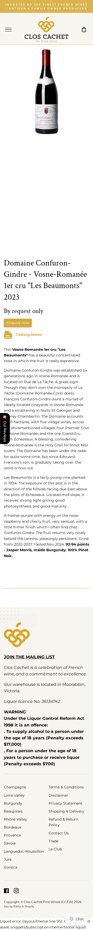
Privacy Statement (65, 803)
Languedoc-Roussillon (24, 851)
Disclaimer (58, 795)
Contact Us (59, 833)
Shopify (29, 906)
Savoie (10, 843)
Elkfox (17, 906)
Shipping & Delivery (66, 811)
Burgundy (13, 803)
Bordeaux (12, 827)
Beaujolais (13, 811)
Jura (7, 859)
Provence (12, 835)
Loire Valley (14, 795)
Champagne (15, 787)
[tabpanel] (46, 149)
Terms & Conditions (66, 787)
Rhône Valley (15, 819)
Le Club (55, 849)
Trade (53, 841)
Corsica (10, 867)
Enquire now (17, 322)
